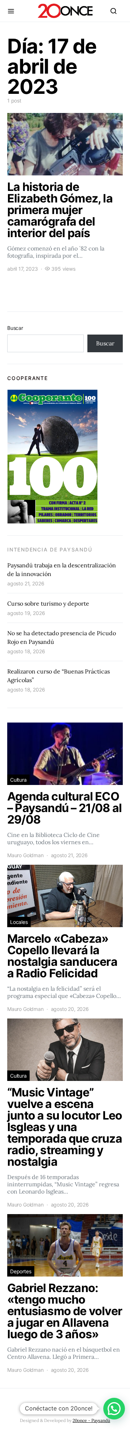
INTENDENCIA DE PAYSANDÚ (49, 549)
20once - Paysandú (91, 1420)
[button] (114, 1408)
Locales (19, 922)
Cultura (18, 780)
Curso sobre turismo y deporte (48, 603)
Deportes (20, 1271)
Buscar (15, 328)
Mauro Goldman (25, 855)
